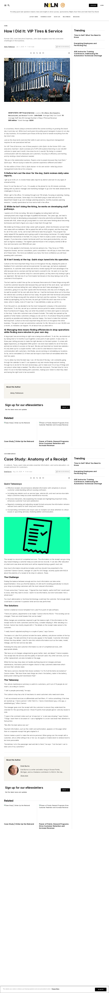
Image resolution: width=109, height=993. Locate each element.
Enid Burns (7, 471)
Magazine (76, 16)
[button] (5, 5)
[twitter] (37, 53)
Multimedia (66, 16)
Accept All (100, 989)
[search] (8, 5)
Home (5, 25)
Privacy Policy (55, 989)
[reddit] (40, 53)
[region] (54, 989)
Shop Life (57, 16)
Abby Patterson (9, 47)
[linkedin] (34, 53)
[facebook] (31, 53)
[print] (69, 53)
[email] (43, 53)
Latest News (33, 16)
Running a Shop (46, 16)
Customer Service (10, 453)
